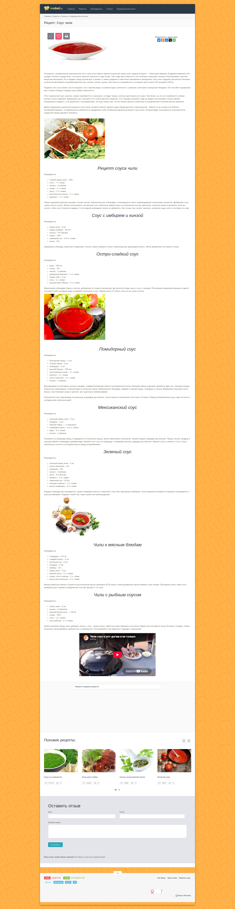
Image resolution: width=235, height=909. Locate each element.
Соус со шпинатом (53, 777)
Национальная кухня (126, 9)
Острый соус (163, 777)
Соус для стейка (90, 777)
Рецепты (82, 9)
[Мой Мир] (166, 40)
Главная (71, 9)
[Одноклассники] (162, 40)
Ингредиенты (96, 9)
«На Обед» (161, 878)
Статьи (109, 9)
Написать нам (184, 878)
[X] (170, 40)
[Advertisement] (117, 711)
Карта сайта (172, 878)
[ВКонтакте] (158, 40)
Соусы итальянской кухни (132, 777)
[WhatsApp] (174, 40)
